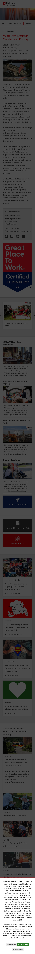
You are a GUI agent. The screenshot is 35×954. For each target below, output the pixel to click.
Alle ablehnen (12, 944)
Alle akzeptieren (23, 944)
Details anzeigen (18, 949)
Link (21, 920)
